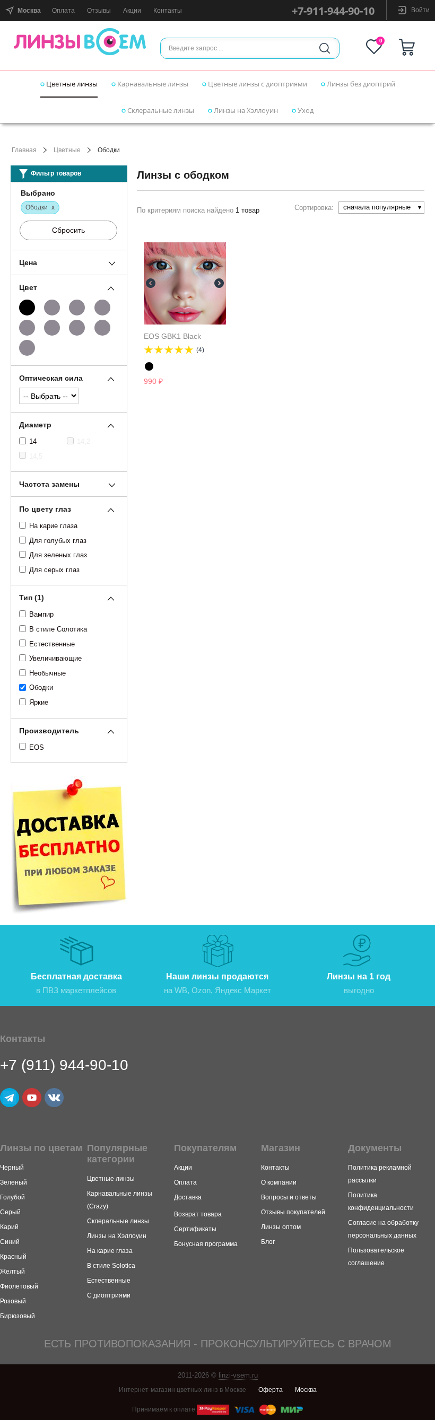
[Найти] (324, 48)
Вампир (41, 614)
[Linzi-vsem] (80, 41)
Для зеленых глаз (58, 555)
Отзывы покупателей (293, 1212)
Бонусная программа (206, 1244)
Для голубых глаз (57, 541)
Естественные (52, 644)
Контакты (167, 10)
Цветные (67, 150)
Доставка (188, 1197)
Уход (305, 110)
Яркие (38, 702)
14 (33, 441)
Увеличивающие (55, 658)
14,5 (35, 456)
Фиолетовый (19, 1286)
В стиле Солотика (58, 629)
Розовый (13, 1301)
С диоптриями (108, 1295)
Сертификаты (195, 1229)
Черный (12, 1167)
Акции (132, 10)
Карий (9, 1227)
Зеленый (13, 1182)
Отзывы (99, 10)
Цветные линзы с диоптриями (256, 84)
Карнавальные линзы (152, 84)
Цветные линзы (71, 84)
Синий (10, 1242)
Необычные (47, 673)
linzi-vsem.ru (238, 1375)
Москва (306, 1389)
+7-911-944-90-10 (333, 11)
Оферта (270, 1389)
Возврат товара (198, 1214)
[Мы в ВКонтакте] (54, 1097)
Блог (268, 1242)
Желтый (12, 1271)
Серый (10, 1212)
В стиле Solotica (111, 1265)
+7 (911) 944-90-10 (64, 1065)
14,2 (83, 441)
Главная (24, 150)
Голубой (12, 1197)
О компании (279, 1182)
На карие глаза (53, 526)
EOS (36, 747)
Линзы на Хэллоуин (245, 110)
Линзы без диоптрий (360, 84)
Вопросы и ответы (289, 1197)
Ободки (41, 687)
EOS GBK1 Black (172, 336)
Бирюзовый (17, 1316)
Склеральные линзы (160, 110)
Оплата (63, 10)
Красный (13, 1256)
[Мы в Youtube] (31, 1097)
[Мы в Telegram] (9, 1097)
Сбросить (68, 230)
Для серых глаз (54, 570)
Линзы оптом (281, 1227)
